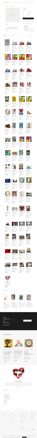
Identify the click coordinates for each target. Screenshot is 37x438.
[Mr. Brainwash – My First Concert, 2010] (15, 208)
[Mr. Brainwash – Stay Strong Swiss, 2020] (15, 112)
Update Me (27, 320)
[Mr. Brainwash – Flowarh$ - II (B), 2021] (29, 99)
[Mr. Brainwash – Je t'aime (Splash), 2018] (29, 112)
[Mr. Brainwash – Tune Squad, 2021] (15, 125)
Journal (21, 2)
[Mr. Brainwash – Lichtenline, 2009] (15, 264)
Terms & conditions (12, 435)
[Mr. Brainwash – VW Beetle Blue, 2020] (22, 223)
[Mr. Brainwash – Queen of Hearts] (8, 42)
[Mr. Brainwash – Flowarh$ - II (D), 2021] (15, 57)
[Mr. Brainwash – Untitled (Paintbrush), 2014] (22, 250)
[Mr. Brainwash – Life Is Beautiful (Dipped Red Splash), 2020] (22, 42)
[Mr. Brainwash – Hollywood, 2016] (15, 153)
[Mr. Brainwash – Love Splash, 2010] (22, 208)
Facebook (32, 417)
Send (33, 429)
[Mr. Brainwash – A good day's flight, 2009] (8, 264)
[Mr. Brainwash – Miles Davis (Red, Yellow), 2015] (8, 125)
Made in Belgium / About (24, 416)
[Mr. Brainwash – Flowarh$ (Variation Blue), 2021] (8, 153)
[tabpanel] (12, 29)
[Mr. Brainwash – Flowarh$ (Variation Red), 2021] (29, 139)
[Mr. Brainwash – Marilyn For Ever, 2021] (8, 99)
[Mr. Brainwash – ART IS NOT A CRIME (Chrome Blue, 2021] (29, 166)
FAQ (21, 417)
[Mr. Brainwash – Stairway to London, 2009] (22, 237)
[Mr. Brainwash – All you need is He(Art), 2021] (8, 166)
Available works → (28, 20)
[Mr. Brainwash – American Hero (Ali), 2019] (15, 237)
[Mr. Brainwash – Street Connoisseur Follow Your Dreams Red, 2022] (15, 194)
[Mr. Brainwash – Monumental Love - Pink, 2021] (29, 84)
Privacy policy (20, 435)
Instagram (32, 416)
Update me (28, 18)
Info (23, 2)
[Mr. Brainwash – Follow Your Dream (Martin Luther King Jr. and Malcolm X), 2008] (29, 208)
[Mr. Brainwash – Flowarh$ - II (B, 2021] (22, 99)
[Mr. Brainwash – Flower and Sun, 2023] (15, 99)
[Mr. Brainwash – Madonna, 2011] (8, 194)
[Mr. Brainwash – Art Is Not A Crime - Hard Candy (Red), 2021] (29, 70)
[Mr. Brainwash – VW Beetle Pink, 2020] (29, 223)
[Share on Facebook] (25, 23)
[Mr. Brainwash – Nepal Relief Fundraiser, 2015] (29, 250)
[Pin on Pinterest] (28, 23)
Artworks (17, 2)
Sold (27, 16)
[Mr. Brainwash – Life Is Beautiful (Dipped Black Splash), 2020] (29, 42)
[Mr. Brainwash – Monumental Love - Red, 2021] (22, 84)
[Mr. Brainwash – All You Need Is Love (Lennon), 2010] (8, 223)
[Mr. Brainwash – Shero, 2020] (15, 84)
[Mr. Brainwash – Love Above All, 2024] (22, 112)
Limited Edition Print (29, 11)
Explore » (18, 387)
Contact (22, 421)
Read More (15, 360)
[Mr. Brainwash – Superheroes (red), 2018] (8, 250)
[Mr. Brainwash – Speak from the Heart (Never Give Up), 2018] (8, 278)
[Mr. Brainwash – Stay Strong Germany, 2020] (8, 237)
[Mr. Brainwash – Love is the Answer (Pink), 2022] (22, 194)
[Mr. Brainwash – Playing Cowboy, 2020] (15, 139)
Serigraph (28, 12)
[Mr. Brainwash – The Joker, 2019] (29, 153)
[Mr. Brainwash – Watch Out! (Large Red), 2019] (15, 180)
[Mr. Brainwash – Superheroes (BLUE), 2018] (8, 180)
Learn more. (32, 30)
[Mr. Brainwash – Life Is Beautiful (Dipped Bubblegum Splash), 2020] (15, 70)
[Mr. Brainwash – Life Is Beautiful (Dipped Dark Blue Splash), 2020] (8, 70)
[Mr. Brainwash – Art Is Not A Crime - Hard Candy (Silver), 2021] (22, 70)
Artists (14, 2)
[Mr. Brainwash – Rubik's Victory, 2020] (8, 208)
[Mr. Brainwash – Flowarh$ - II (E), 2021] (8, 57)
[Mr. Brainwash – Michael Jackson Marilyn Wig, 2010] (22, 166)
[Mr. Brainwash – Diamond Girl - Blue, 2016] (8, 112)
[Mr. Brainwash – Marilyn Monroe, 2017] (22, 180)
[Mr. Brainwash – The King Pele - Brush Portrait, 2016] (8, 139)
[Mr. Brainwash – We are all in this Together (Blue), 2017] (15, 223)
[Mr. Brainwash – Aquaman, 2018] (22, 153)
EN (32, 2)
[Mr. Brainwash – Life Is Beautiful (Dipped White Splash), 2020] (15, 42)
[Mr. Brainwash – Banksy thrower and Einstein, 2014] (15, 250)
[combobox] (28, 2)
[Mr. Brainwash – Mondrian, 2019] (22, 264)
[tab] (4, 35)
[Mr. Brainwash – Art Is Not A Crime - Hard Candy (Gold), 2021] (8, 84)
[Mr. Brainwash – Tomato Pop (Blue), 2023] (22, 125)
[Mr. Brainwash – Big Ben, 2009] (29, 237)
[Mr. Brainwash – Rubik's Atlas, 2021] (29, 125)
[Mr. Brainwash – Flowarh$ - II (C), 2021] (29, 57)
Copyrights (4, 435)
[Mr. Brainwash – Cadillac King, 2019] (29, 264)
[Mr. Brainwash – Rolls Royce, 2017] (29, 194)
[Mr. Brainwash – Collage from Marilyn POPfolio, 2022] (29, 180)
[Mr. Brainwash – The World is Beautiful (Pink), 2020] (15, 166)
